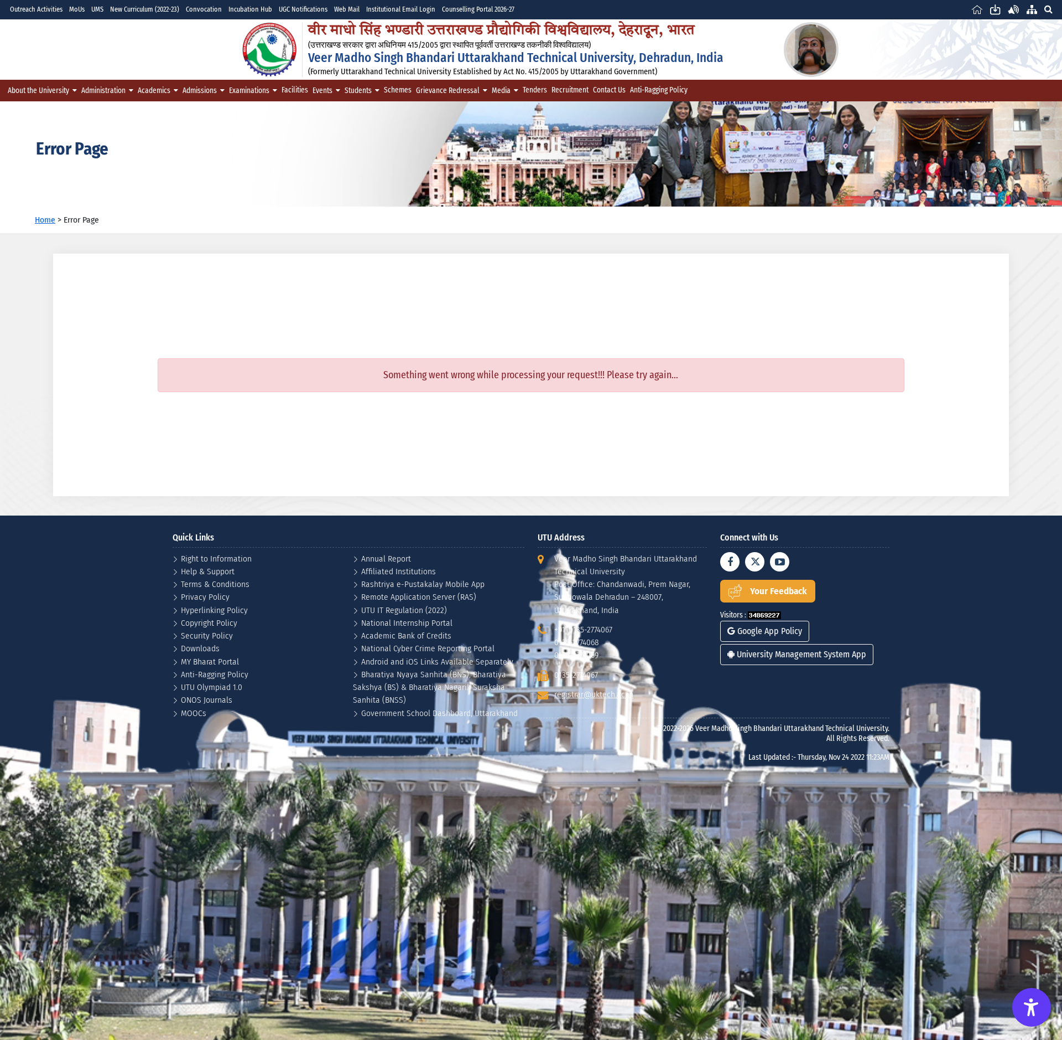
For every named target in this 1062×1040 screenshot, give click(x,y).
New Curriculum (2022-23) (144, 9)
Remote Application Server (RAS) (418, 596)
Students (358, 90)
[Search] (1048, 9)
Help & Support (208, 571)
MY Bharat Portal (210, 661)
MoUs (77, 9)
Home (45, 219)
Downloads (200, 648)
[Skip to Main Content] (995, 9)
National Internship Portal (406, 622)
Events (322, 90)
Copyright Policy (209, 622)
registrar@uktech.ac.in (593, 694)
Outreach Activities (36, 9)
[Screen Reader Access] (1013, 9)
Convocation (204, 9)
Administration (103, 90)
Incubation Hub (250, 9)
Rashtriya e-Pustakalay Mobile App (423, 584)
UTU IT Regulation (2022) (404, 610)
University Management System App (800, 654)
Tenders (535, 90)
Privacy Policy (205, 596)
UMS (97, 9)
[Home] (977, 9)
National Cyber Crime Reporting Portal (427, 648)
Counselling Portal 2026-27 (478, 9)
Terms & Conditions (215, 584)
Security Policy (207, 635)
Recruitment (570, 90)
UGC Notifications (303, 9)
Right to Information (216, 558)
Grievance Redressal (448, 90)
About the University (38, 90)
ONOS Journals (206, 699)
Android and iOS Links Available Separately (437, 661)
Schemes (398, 90)
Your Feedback (778, 591)
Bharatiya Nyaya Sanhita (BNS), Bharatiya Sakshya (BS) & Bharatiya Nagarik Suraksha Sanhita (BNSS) (429, 687)
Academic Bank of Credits (406, 635)
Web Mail (347, 9)
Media (501, 90)
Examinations (249, 90)
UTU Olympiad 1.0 (211, 687)
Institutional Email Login (400, 9)
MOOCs (193, 713)
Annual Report (386, 558)
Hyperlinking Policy (214, 610)
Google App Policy (768, 631)
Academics (154, 90)
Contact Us (609, 90)
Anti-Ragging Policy (659, 90)
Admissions (200, 90)
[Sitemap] (1032, 9)
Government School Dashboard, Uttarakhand (439, 713)
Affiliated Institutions (398, 571)
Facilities (295, 90)
